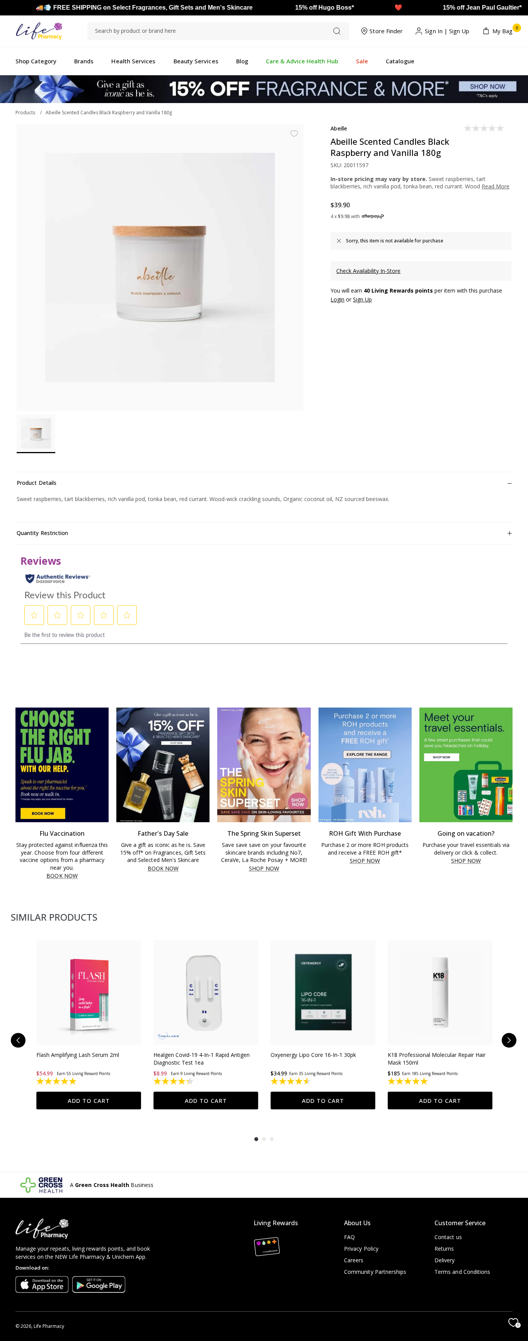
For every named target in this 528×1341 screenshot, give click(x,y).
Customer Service (459, 1223)
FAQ (349, 1237)
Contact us (448, 1237)
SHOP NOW (264, 869)
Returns (444, 1248)
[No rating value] (484, 128)
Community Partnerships (375, 1271)
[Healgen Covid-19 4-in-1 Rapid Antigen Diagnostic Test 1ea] (205, 992)
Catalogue (400, 61)
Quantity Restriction (42, 533)
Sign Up (459, 31)
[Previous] (18, 1040)
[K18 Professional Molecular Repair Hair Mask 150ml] (440, 992)
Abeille (338, 128)
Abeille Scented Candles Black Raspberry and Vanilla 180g (109, 112)
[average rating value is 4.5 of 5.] (291, 1081)
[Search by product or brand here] (336, 31)
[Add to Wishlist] (294, 133)
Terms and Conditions (462, 1271)
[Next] (509, 1040)
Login (337, 299)
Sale (362, 61)
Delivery (444, 1260)
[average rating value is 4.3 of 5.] (174, 1081)
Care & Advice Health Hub (302, 61)
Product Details (36, 482)
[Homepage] (39, 31)
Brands (84, 61)
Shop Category (35, 61)
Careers (354, 1260)
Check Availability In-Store (368, 270)
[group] (88, 1024)
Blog (242, 61)
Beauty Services (196, 61)
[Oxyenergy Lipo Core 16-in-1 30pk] (323, 992)
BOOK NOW (62, 876)
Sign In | (436, 31)
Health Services (133, 61)
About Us (357, 1223)
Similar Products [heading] (54, 917)
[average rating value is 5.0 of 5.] (408, 1081)
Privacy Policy (361, 1248)
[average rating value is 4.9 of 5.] (57, 1081)
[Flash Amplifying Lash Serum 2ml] (88, 992)
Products (25, 112)
